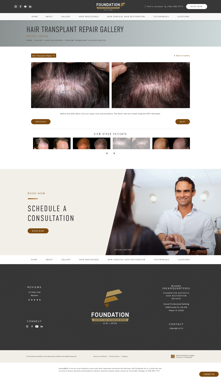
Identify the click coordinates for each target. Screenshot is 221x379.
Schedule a (51, 213)
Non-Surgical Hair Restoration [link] (126, 16)
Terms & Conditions (100, 356)
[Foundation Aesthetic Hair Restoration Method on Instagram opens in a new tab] (15, 6)
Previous (41, 122)
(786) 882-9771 (154, 371)
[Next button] (114, 153)
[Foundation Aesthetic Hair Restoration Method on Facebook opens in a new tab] (20, 6)
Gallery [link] (66, 16)
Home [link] (35, 16)
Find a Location (155, 6)
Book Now (197, 6)
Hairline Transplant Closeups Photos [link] (85, 40)
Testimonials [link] (161, 16)
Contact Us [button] (209, 374)
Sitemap (125, 356)
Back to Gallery (183, 55)
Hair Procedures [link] (89, 16)
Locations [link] (183, 16)
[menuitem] (15, 6)
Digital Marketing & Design (185, 356)
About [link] (49, 16)
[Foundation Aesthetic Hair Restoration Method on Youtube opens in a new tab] (25, 6)
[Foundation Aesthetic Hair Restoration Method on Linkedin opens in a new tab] (30, 6)
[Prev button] (107, 153)
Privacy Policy (115, 356)
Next (182, 122)
